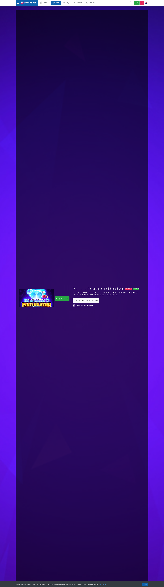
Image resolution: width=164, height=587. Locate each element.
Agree (145, 584)
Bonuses (92, 3)
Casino (46, 3)
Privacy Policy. (102, 584)
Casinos (77, 300)
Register (137, 3)
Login (142, 3)
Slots (57, 3)
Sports (79, 3)
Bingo (68, 3)
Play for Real (62, 298)
